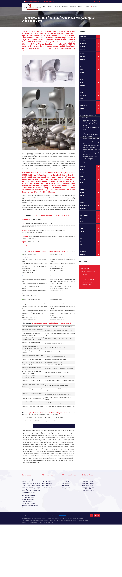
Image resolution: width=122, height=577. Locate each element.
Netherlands (83, 173)
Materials (65, 6)
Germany (82, 85)
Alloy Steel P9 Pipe (47, 481)
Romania (82, 199)
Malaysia (82, 166)
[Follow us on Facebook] (95, 515)
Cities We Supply (27, 507)
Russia (82, 202)
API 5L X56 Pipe (66, 481)
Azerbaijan (83, 43)
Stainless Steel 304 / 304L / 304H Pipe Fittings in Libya (91, 139)
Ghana (82, 89)
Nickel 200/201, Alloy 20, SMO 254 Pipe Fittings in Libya (91, 135)
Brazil (82, 53)
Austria (82, 40)
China (81, 69)
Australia (83, 37)
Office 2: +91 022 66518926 (29, 503)
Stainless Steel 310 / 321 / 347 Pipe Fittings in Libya (91, 142)
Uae (81, 238)
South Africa (84, 212)
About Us (50, 6)
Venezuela (83, 251)
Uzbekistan (83, 248)
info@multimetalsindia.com (89, 278)
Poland (82, 192)
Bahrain (82, 46)
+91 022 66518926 (86, 284)
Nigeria (82, 176)
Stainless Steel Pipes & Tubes (89, 115)
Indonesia (83, 95)
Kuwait (82, 108)
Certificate (73, 6)
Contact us (81, 6)
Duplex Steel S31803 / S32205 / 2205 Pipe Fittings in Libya (90, 121)
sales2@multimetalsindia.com (33, 1)
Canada (82, 63)
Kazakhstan (83, 105)
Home (44, 6)
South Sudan (84, 215)
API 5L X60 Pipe (67, 483)
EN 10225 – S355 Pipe (88, 489)
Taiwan (82, 222)
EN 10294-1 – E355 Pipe (88, 490)
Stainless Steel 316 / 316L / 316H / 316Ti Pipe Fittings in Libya (91, 146)
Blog (87, 6)
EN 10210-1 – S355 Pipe (88, 480)
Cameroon (83, 59)
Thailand (82, 225)
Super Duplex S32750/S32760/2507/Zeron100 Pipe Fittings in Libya (90, 156)
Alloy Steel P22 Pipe (48, 485)
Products (57, 6)
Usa (81, 244)
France (82, 82)
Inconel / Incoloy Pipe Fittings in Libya (91, 128)
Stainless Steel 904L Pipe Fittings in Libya (91, 150)
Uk (81, 241)
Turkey (82, 231)
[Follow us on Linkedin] (98, 515)
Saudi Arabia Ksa (84, 205)
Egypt (81, 76)
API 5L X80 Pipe (67, 489)
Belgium (82, 50)
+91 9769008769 (50, 1)
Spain (81, 218)
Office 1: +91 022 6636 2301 (29, 501)
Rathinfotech (62, 515)
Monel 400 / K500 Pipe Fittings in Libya (91, 132)
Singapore (83, 208)
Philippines (83, 189)
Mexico (82, 169)
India (81, 92)
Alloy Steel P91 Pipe (47, 487)
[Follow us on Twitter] (91, 515)
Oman (81, 182)
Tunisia (82, 228)
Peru (81, 186)
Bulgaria (82, 56)
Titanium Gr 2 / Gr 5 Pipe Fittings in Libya (91, 161)
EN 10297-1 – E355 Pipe (88, 481)
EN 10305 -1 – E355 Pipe (88, 485)
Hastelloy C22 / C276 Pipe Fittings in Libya (91, 124)
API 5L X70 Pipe (67, 487)
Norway (82, 179)
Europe (82, 79)
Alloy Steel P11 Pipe (47, 483)
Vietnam (82, 254)
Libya (81, 112)
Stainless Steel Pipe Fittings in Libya (91, 153)
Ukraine (82, 235)
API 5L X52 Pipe (66, 480)
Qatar (82, 195)
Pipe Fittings (85, 117)
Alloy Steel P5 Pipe (47, 480)
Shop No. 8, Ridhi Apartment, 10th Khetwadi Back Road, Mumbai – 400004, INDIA (29, 497)
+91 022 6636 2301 (86, 283)
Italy (81, 99)
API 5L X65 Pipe (66, 485)
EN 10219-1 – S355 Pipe (88, 487)
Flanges (83, 164)
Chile (81, 66)
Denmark (82, 72)
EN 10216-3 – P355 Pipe (88, 483)
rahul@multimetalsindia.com (90, 279)
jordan (82, 102)
